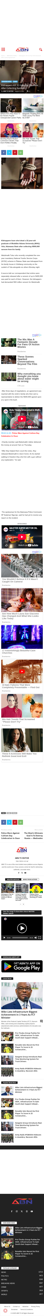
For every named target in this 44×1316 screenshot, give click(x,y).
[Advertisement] (22, 23)
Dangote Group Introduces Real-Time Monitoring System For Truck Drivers (28, 1059)
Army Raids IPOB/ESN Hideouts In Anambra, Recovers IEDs (28, 1069)
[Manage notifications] (5, 1311)
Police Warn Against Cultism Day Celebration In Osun (10, 835)
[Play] (4, 937)
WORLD (4, 1294)
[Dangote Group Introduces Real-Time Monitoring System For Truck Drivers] (7, 1060)
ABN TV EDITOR (8, 91)
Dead (8, 813)
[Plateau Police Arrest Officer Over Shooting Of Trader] (36, 888)
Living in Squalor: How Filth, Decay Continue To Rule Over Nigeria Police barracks (22, 897)
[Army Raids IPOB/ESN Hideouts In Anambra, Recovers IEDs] (7, 1072)
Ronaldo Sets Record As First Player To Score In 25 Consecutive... (27, 1047)
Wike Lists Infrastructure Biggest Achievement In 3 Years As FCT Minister (19, 1014)
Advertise (25, 1306)
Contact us (16, 1306)
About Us (7, 1306)
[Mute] (35, 937)
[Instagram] (17, 1212)
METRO (4, 1280)
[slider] (20, 937)
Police (14, 813)
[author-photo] (22, 850)
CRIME (15, 81)
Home (3, 55)
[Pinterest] (14, 152)
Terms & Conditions (26, 1309)
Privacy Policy (35, 1306)
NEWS (3, 1272)
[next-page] (23, 904)
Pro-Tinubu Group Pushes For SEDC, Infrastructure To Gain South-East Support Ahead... (27, 1035)
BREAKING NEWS (12, 55)
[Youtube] (25, 873)
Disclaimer (14, 1309)
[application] (22, 928)
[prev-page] (20, 904)
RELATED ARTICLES (13, 879)
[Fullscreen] (39, 937)
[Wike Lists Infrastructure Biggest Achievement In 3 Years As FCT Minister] (22, 995)
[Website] (27, 1212)
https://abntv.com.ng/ (22, 861)
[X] (9, 152)
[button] (22, 928)
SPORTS (4, 1291)
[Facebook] (3, 152)
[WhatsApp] (20, 152)
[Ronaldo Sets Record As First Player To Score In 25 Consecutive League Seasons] (7, 1048)
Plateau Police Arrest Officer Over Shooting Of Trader (36, 895)
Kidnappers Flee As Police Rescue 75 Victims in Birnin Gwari (7, 896)
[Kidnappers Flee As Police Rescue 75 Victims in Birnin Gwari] (7, 888)
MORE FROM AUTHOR (30, 879)
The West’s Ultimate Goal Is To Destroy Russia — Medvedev (33, 835)
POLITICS (5, 1276)
